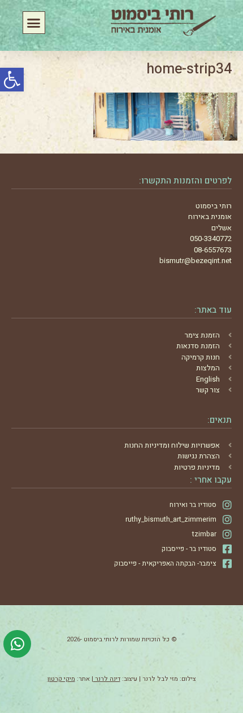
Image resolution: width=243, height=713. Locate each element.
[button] (12, 79)
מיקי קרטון (61, 679)
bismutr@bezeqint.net (195, 260)
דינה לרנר (106, 679)
